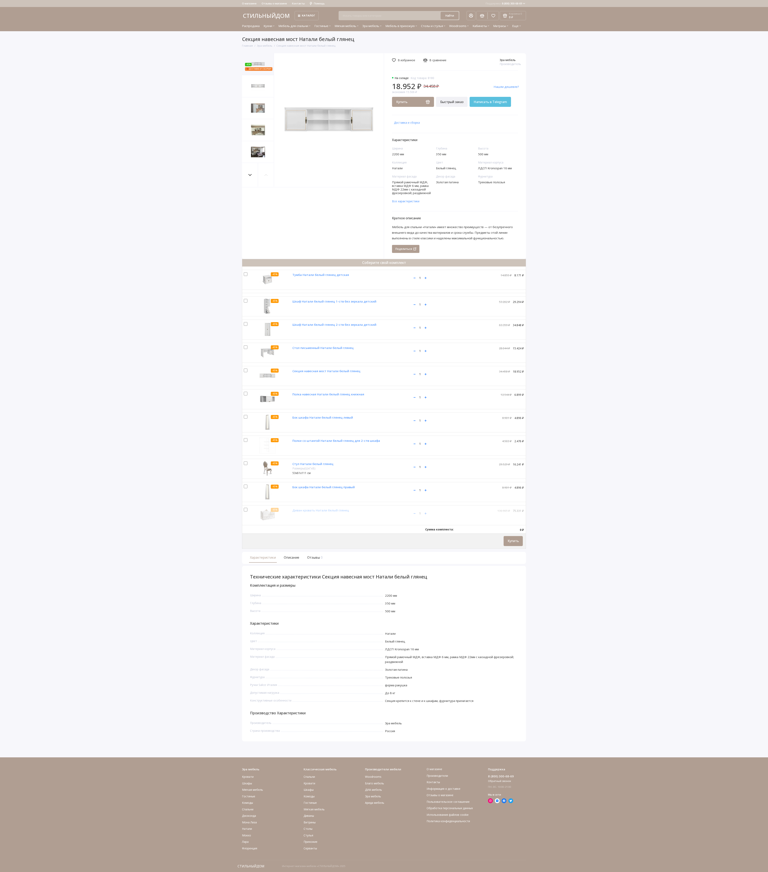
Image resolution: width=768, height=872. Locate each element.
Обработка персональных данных (450, 808)
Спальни (309, 777)
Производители (437, 776)
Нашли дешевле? (506, 87)
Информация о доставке (443, 789)
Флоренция (249, 848)
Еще (515, 26)
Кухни (268, 26)
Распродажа (251, 26)
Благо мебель (374, 783)
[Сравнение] (482, 15)
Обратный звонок (499, 781)
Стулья (308, 835)
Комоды (247, 803)
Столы (308, 829)
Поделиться (403, 249)
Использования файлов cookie (448, 815)
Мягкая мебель (345, 26)
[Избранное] (493, 15)
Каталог (308, 15)
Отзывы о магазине (274, 3)
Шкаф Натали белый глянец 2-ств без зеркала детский (334, 325)
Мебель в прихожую (400, 26)
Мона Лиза (249, 822)
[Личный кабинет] (471, 15)
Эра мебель (370, 26)
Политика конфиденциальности (448, 821)
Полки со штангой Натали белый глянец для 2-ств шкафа (336, 441)
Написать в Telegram (490, 102)
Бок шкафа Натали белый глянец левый (322, 417)
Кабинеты (480, 26)
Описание (291, 557)
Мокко (246, 835)
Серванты (310, 848)
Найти (449, 15)
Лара (245, 842)
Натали (247, 829)
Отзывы (314, 557)
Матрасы (499, 26)
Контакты (298, 3)
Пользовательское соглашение (448, 802)
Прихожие (310, 842)
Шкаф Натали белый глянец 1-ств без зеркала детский (334, 301)
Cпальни (247, 809)
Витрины (310, 822)
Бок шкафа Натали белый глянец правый (323, 487)
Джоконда (249, 816)
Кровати (248, 777)
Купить (513, 541)
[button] (250, 175)
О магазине (249, 3)
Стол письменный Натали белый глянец (323, 348)
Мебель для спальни (293, 26)
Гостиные (321, 26)
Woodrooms (457, 26)
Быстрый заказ (451, 102)
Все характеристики (405, 201)
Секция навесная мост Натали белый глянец (326, 371)
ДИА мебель (373, 790)
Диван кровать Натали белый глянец (320, 510)
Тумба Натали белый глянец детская (320, 275)
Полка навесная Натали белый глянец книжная (328, 394)
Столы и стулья (432, 26)
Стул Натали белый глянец (312, 464)
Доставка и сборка (407, 122)
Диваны (309, 816)
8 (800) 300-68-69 (504, 3)
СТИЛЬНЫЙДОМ (266, 15)
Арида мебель (374, 803)
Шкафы (247, 783)
